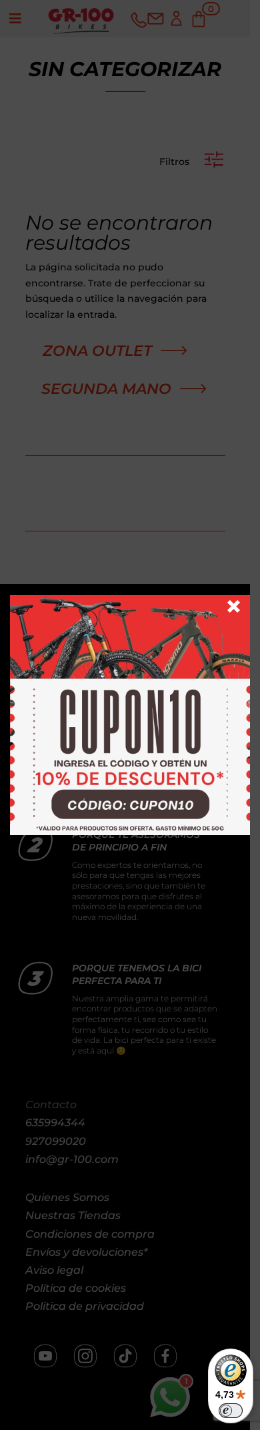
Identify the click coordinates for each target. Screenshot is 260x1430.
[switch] (231, 1410)
